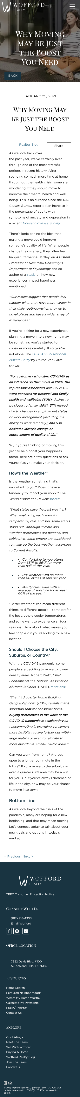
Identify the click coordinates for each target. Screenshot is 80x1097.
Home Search (15, 988)
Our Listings (14, 1037)
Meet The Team (17, 1042)
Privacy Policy (34, 1090)
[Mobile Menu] (71, 6)
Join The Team (16, 1062)
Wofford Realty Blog (20, 1057)
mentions (58, 687)
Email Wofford (21, 924)
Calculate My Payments (22, 1003)
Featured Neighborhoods (23, 993)
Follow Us (13, 1067)
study (31, 274)
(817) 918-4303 (21, 918)
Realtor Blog (28, 144)
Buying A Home (17, 1052)
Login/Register (16, 1008)
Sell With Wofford (18, 1047)
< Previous (12, 856)
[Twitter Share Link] (53, 156)
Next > (28, 856)
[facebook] (8, 931)
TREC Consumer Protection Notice (30, 894)
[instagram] (16, 931)
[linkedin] (25, 931)
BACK (13, 75)
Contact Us (14, 1013)
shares (54, 499)
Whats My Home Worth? (23, 998)
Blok (7, 1093)
